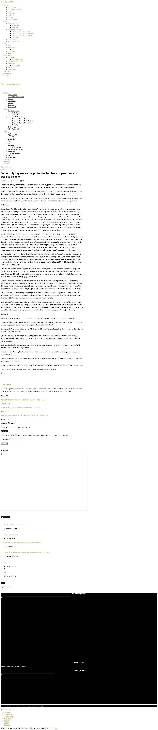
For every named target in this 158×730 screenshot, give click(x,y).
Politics (10, 15)
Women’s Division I (15, 29)
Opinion (7, 56)
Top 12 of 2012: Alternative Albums (15, 525)
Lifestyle (11, 51)
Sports (6, 21)
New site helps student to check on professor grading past (22, 542)
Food (10, 54)
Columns (11, 58)
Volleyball (15, 37)
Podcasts (7, 74)
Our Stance (16, 66)
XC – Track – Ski (14, 41)
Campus (11, 17)
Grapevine (12, 70)
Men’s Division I (13, 23)
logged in (13, 427)
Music (10, 45)
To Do (6, 76)
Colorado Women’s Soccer (21, 31)
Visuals (7, 72)
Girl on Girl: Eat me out (11, 535)
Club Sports (12, 39)
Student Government (16, 9)
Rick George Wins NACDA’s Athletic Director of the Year (25, 415)
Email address (5, 439)
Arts (5, 43)
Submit (7, 725)
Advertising (8, 717)
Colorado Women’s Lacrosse (22, 35)
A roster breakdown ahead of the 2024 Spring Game (23, 400)
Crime (10, 11)
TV (13, 49)
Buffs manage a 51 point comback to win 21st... (21, 407)
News (6, 5)
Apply (6, 723)
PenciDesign (40, 706)
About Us (7, 713)
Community (12, 19)
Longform (11, 13)
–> (5, 562)
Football (15, 27)
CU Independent (8, 181)
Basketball (16, 25)
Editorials (11, 64)
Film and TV (12, 47)
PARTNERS (8, 719)
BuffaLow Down (17, 60)
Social (6, 721)
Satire (10, 68)
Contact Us (8, 715)
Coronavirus (12, 7)
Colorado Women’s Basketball (23, 33)
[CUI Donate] (44, 510)
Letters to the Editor (15, 62)
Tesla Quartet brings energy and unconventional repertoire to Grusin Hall (27, 552)
